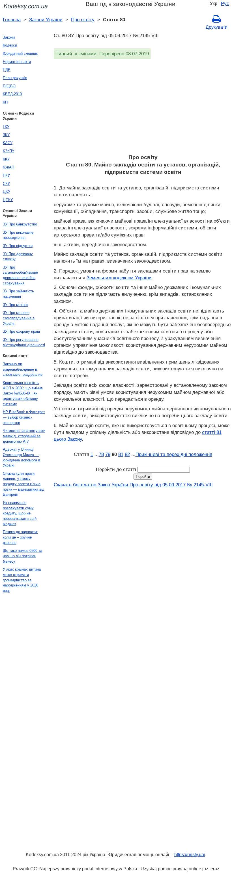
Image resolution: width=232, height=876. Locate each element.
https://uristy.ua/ (189, 854)
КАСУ (7, 143)
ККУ (6, 159)
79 (107, 454)
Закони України (46, 19)
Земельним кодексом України (119, 277)
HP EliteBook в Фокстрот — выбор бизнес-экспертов (24, 417)
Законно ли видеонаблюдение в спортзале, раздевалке (22, 369)
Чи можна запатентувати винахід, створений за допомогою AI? (24, 435)
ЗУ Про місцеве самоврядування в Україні (19, 318)
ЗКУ (6, 135)
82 (127, 454)
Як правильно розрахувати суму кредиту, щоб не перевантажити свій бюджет (19, 513)
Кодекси (10, 45)
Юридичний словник (20, 53)
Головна (12, 19)
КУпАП (8, 167)
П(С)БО (9, 86)
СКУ (6, 183)
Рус (225, 3)
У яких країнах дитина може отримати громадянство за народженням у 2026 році (22, 580)
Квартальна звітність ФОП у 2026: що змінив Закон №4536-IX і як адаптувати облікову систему (23, 393)
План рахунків (15, 78)
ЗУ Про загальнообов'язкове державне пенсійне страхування (20, 275)
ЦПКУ (8, 200)
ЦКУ (6, 191)
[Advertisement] (143, 108)
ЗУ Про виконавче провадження (18, 235)
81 (120, 454)
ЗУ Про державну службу (18, 256)
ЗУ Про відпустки (18, 246)
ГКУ (6, 126)
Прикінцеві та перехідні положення (174, 454)
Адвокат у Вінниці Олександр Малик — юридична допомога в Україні (21, 457)
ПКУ (6, 175)
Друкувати (216, 27)
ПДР (6, 69)
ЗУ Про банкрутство (20, 224)
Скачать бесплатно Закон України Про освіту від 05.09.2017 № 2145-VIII (133, 484)
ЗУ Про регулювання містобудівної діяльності (24, 342)
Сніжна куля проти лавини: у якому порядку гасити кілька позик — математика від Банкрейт (23, 484)
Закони (9, 37)
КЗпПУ (8, 151)
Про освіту (82, 19)
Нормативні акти (17, 62)
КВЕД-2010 (12, 94)
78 (101, 454)
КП (5, 102)
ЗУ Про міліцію (15, 305)
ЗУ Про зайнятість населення (18, 294)
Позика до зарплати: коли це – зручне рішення (20, 537)
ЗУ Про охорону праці (21, 331)
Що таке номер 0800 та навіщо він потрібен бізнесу (22, 555)
